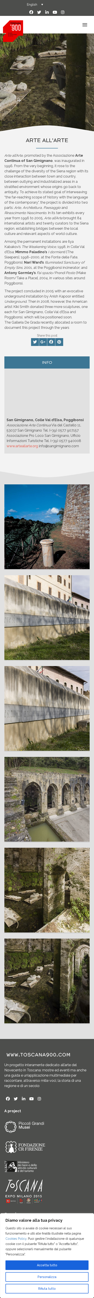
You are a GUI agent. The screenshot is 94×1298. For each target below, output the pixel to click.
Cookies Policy (15, 1238)
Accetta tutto (47, 1265)
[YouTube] (55, 12)
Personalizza (47, 1277)
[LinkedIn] (47, 12)
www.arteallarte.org (23, 446)
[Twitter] (39, 12)
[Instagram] (63, 12)
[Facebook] (31, 12)
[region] (47, 1255)
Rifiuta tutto (47, 1288)
